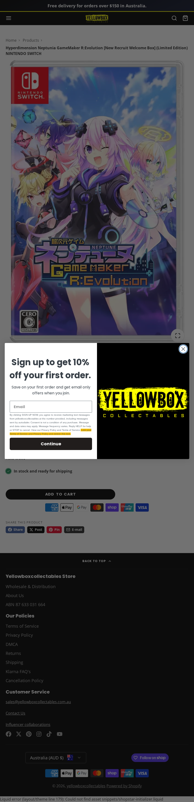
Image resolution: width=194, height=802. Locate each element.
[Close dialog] (183, 349)
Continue (51, 444)
